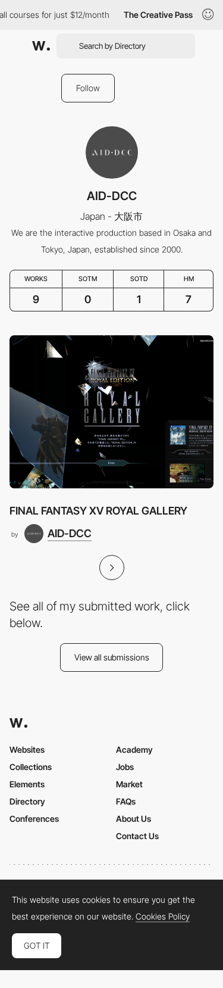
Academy (134, 749)
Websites (27, 749)
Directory (27, 801)
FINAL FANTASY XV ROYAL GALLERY (98, 510)
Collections (31, 767)
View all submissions (111, 657)
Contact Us (137, 836)
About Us (133, 819)
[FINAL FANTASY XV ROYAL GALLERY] (111, 411)
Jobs (125, 767)
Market (129, 784)
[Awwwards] (41, 46)
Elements (27, 784)
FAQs (126, 801)
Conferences (34, 819)
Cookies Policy (163, 916)
